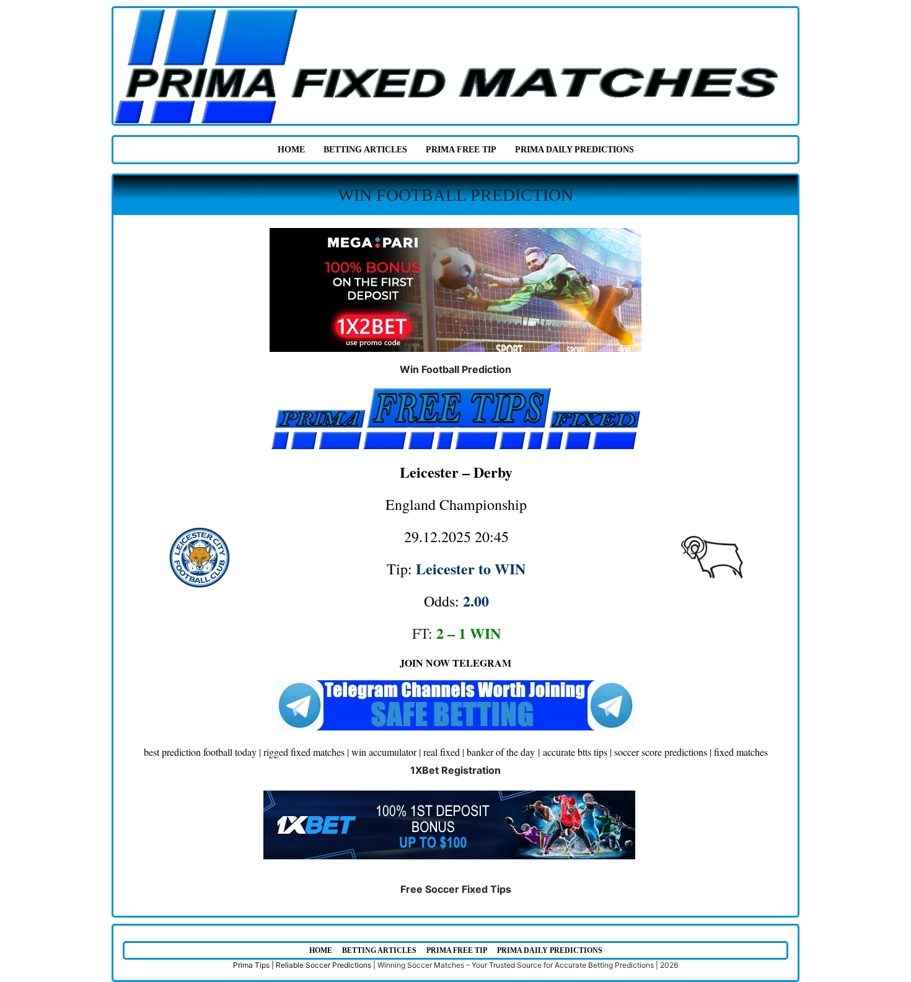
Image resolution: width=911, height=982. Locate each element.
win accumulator (383, 751)
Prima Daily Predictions (574, 149)
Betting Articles (365, 149)
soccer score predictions (660, 751)
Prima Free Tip (461, 149)
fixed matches (741, 751)
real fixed (441, 751)
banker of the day (501, 751)
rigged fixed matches (304, 751)
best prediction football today (200, 751)
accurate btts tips (575, 751)
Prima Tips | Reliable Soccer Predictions (302, 965)
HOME (291, 149)
